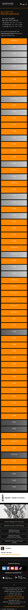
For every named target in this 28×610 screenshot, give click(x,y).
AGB (22, 598)
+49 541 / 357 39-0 (6, 552)
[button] (20, 4)
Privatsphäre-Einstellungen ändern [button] (14, 606)
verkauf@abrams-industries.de (10, 554)
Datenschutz (16, 598)
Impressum (7, 598)
